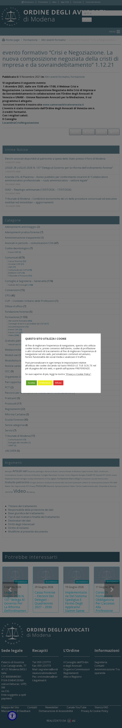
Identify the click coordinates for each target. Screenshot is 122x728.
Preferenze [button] (45, 382)
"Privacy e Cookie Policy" (78, 374)
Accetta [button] (31, 382)
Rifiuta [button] (58, 382)
